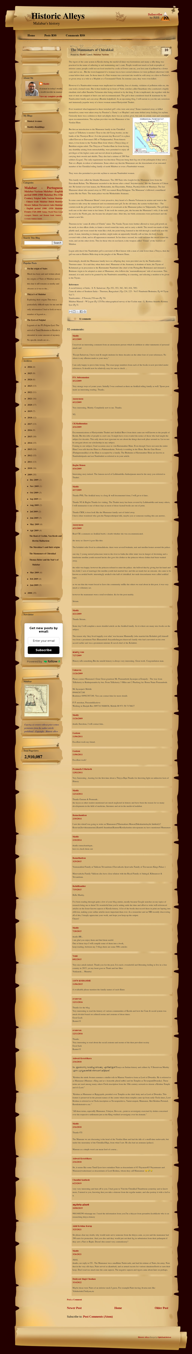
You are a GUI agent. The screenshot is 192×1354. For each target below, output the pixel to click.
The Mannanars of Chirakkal (42, 553)
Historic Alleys (58, 15)
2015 (30, 436)
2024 (30, 379)
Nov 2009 (34, 486)
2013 (30, 449)
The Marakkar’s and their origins (44, 547)
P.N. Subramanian (81, 377)
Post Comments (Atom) (98, 1316)
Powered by (34, 661)
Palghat (37, 198)
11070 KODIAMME (82, 980)
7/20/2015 (77, 931)
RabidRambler (79, 886)
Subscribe (44, 650)
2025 (30, 373)
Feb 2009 (34, 578)
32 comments (85, 318)
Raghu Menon (79, 465)
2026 (30, 366)
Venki (75, 955)
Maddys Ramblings (35, 126)
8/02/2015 (77, 959)
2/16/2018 (77, 1061)
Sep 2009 (34, 498)
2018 (30, 417)
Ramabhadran (79, 858)
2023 (30, 385)
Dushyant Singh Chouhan (84, 1278)
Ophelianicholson (164, 1337)
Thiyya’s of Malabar (36, 294)
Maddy (46, 83)
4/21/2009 (77, 528)
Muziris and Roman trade (43, 215)
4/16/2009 (77, 426)
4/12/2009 (77, 339)
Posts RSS (50, 35)
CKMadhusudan (80, 423)
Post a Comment (74, 1299)
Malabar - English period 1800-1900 (43, 193)
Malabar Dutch (47, 201)
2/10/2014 (77, 818)
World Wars (53, 211)
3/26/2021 (77, 1254)
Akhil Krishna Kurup (82, 1226)
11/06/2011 (78, 736)
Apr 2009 (34, 530)
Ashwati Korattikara (82, 1058)
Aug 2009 (34, 505)
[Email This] (70, 311)
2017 (30, 423)
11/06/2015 (78, 984)
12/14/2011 (78, 793)
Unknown (77, 670)
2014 (30, 442)
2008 (30, 592)
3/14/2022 (77, 1282)
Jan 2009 (34, 585)
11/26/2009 (78, 673)
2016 (30, 430)
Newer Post (74, 1308)
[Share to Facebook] (81, 311)
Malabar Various (33, 191)
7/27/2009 (77, 655)
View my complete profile (50, 96)
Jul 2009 (34, 511)
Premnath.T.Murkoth (82, 769)
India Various (48, 198)
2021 (30, 398)
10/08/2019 (78, 1208)
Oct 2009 (34, 492)
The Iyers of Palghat (36, 320)
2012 (30, 455)
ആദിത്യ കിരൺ (81, 1204)
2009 (30, 474)
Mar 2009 (35, 572)
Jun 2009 (34, 517)
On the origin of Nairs (37, 268)
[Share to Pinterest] (85, 311)
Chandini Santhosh (81, 1179)
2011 (30, 461)
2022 (30, 392)
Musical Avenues (34, 121)
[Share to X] (78, 311)
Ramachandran (80, 815)
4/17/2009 (77, 489)
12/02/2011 (78, 772)
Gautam (76, 733)
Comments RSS (75, 35)
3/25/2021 (77, 1229)
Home (31, 35)
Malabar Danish (36, 218)
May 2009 (35, 524)
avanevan (77, 998)
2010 (30, 468)
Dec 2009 (34, 479)
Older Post (161, 1308)
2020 (30, 404)
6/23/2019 (77, 1183)
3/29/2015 (77, 861)
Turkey (44, 211)
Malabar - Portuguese (43, 187)
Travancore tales (46, 205)
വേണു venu (78, 652)
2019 (30, 411)
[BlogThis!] (74, 311)
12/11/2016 (78, 1002)
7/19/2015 (77, 889)
